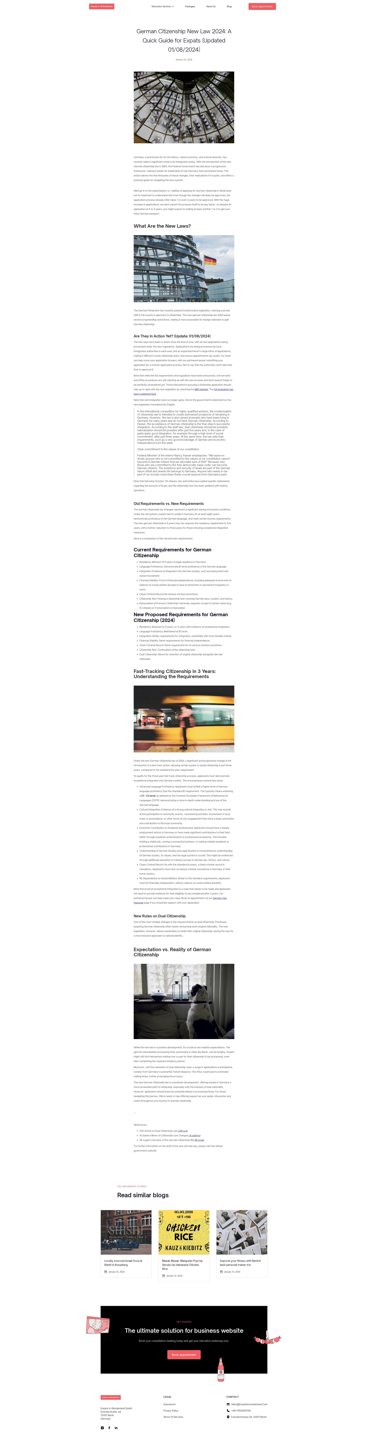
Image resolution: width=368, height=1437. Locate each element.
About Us (210, 6)
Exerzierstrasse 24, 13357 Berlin (249, 1416)
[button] (163, 6)
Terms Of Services (173, 1416)
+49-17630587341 (241, 1410)
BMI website (201, 389)
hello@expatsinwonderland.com (249, 1404)
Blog (229, 6)
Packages (190, 6)
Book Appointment (262, 6)
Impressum (169, 1404)
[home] (101, 6)
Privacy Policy (170, 1410)
